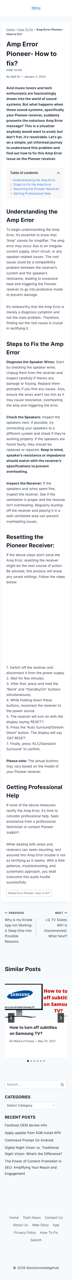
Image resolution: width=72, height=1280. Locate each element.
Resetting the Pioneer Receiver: (37, 189)
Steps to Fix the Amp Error (32, 184)
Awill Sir (15, 76)
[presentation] (36, 999)
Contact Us (54, 1218)
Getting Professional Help (32, 193)
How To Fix (25, 29)
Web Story (40, 1225)
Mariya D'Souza (24, 1041)
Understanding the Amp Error (34, 180)
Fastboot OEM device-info (26, 1125)
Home (10, 29)
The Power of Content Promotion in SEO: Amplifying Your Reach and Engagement (33, 1167)
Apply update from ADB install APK (33, 1133)
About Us (20, 1225)
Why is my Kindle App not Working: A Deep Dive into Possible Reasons (18, 927)
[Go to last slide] (11, 1018)
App (56, 1225)
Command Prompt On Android (29, 1140)
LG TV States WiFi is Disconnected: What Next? (55, 924)
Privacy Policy (25, 1233)
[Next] (61, 1018)
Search (36, 1240)
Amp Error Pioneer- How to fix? (29, 893)
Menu (36, 8)
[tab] (28, 1061)
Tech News (32, 1218)
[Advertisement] (36, 627)
